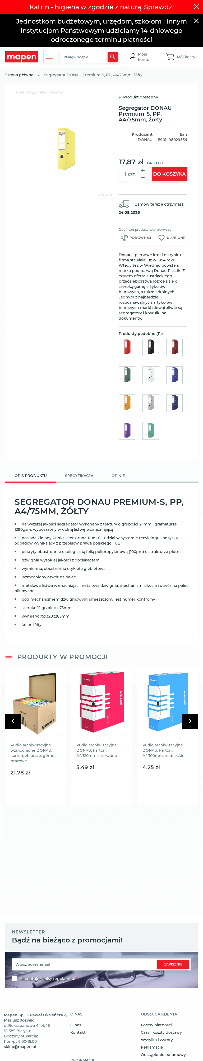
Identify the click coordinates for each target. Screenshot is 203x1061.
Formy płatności (156, 1025)
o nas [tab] (76, 1014)
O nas (75, 1025)
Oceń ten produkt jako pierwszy (145, 229)
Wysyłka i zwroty (157, 1039)
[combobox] (89, 57)
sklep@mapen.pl (20, 1046)
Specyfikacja (79, 475)
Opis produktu (31, 475)
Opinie (118, 475)
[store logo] (21, 56)
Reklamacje (152, 1047)
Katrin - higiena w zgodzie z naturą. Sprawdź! (102, 7)
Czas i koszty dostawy (161, 1032)
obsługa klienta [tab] (159, 1014)
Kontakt (78, 1032)
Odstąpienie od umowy (163, 1054)
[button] (147, 57)
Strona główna (19, 74)
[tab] (30, 476)
